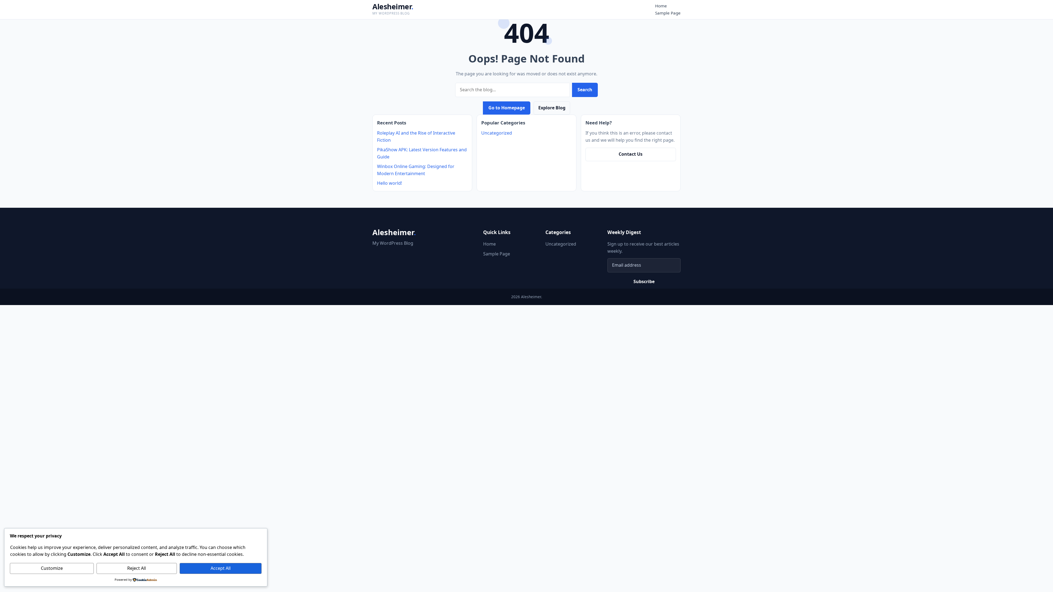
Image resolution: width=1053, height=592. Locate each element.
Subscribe (644, 281)
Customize (52, 568)
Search (585, 90)
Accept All (221, 568)
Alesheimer (392, 6)
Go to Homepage (506, 108)
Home (661, 5)
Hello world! (389, 183)
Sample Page (668, 13)
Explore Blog (551, 108)
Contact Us (630, 154)
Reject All (136, 568)
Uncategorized (496, 133)
